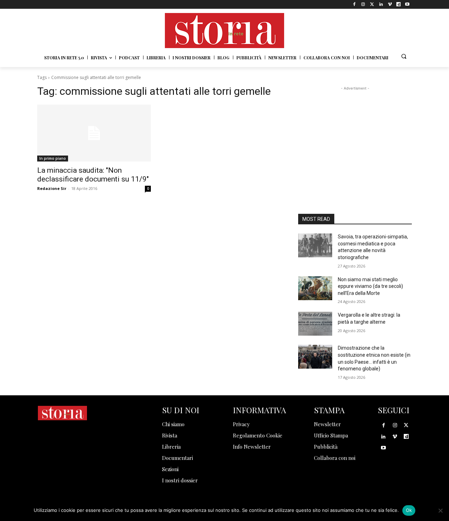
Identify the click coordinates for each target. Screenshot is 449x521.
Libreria (171, 446)
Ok (409, 510)
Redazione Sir (51, 188)
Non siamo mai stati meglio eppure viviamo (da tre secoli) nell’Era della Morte (370, 286)
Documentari (177, 457)
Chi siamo (173, 424)
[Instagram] (363, 4)
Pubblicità (325, 446)
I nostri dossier (180, 480)
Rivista (169, 435)
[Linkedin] (380, 4)
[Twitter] (372, 4)
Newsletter (327, 424)
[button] (404, 56)
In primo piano (52, 158)
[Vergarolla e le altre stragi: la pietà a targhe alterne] (315, 324)
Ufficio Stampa (331, 435)
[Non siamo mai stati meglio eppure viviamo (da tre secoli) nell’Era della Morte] (315, 288)
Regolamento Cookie (257, 435)
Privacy (241, 424)
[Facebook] (354, 4)
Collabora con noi (334, 457)
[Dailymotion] (398, 4)
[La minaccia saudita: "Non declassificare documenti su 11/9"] (94, 133)
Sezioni (170, 469)
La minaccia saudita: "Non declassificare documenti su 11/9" (93, 174)
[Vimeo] (389, 4)
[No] (440, 510)
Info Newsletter (252, 446)
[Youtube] (407, 4)
